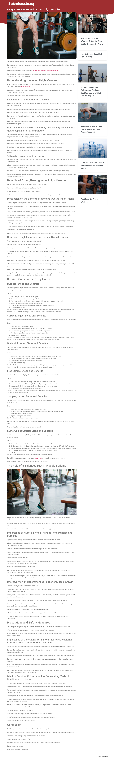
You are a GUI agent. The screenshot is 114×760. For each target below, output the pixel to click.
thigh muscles (25, 87)
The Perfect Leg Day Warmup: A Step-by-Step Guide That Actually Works (92, 41)
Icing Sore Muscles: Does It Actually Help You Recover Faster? (92, 166)
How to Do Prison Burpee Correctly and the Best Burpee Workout (91, 129)
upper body (38, 458)
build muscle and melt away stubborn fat (45, 70)
